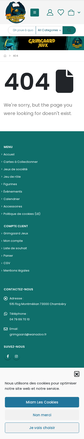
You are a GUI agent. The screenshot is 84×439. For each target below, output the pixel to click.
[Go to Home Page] (5, 56)
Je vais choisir (42, 427)
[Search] (69, 30)
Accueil (9, 154)
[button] (76, 373)
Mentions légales (16, 270)
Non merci (42, 415)
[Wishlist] (60, 12)
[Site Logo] (15, 12)
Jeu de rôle (12, 177)
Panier (8, 256)
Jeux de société (16, 169)
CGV (7, 263)
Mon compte (13, 241)
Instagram (16, 356)
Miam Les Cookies (42, 402)
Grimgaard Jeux (16, 233)
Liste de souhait (15, 248)
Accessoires (13, 206)
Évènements (13, 191)
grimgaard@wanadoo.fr (28, 334)
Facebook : (7, 356)
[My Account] (50, 12)
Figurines (10, 184)
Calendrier (12, 199)
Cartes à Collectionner (21, 162)
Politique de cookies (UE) (22, 214)
